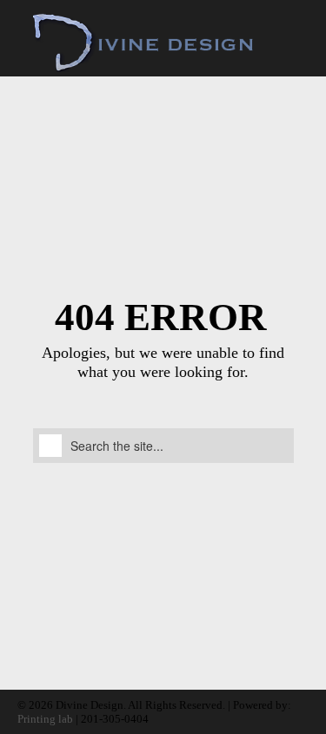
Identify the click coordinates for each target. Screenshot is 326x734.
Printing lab (45, 718)
